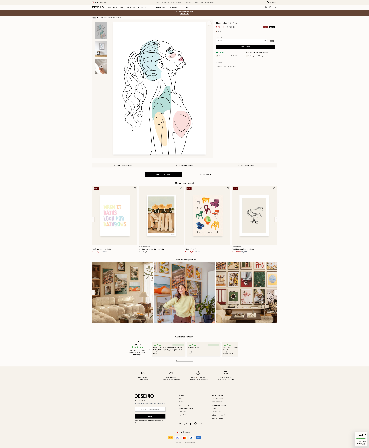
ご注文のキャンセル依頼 (219, 415)
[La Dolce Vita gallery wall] (184, 292)
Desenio (190, 442)
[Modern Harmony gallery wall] (246, 292)
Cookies (214, 408)
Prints (128, 7)
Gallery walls (161, 7)
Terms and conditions (219, 405)
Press (180, 398)
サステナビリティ (184, 405)
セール (151, 7)
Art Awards (182, 412)
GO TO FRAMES (205, 174)
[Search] (266, 7)
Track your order (217, 402)
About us (181, 395)
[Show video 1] (101, 66)
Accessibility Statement (186, 408)
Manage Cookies (217, 418)
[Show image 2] (101, 49)
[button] (271, 41)
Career (181, 402)
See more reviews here (184, 361)
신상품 (122, 7)
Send (150, 416)
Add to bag (245, 47)
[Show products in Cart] (275, 7)
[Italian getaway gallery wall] (122, 292)
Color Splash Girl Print (114, 17)
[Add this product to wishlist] (209, 23)
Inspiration (173, 7)
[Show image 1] (101, 30)
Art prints (102, 17)
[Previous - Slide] (92, 219)
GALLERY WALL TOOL (163, 174)
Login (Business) (184, 415)
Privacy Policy (147, 420)
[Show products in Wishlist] (270, 7)
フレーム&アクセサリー (140, 7)
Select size (220, 37)
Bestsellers (112, 7)
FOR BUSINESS (184, 7)
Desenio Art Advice (218, 395)
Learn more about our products (226, 66)
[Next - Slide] (276, 219)
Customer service (218, 398)
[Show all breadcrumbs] (94, 18)
